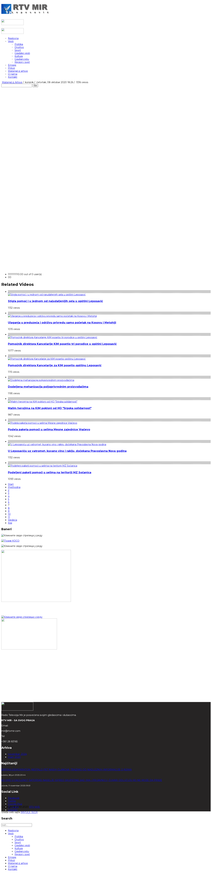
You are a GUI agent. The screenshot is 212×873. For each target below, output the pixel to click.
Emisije (12, 65)
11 (9, 516)
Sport (18, 50)
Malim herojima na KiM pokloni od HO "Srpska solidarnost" (49, 408)
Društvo (19, 47)
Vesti (11, 41)
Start (11, 484)
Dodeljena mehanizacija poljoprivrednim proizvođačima (48, 386)
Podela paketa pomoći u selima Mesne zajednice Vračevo (49, 429)
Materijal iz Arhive (12, 82)
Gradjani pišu (22, 59)
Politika (19, 44)
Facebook (13, 798)
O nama (12, 74)
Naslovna (13, 38)
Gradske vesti (22, 53)
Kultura (19, 56)
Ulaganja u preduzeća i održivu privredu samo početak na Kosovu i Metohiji (62, 322)
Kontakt (12, 77)
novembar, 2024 (17, 754)
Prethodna (14, 487)
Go (35, 85)
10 (9, 513)
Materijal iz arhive (18, 71)
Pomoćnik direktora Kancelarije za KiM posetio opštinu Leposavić (54, 365)
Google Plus (15, 803)
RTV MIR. (34, 806)
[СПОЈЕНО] (10, 540)
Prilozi (11, 68)
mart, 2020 (14, 757)
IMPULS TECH (29, 812)
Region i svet (22, 62)
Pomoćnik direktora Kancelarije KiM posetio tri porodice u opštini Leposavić (62, 343)
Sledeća (12, 519)
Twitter (12, 800)
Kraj (10, 522)
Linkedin (13, 809)
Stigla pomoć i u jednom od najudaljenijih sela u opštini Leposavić (55, 301)
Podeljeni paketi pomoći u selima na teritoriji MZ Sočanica (49, 472)
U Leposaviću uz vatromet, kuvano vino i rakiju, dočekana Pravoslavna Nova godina (67, 451)
